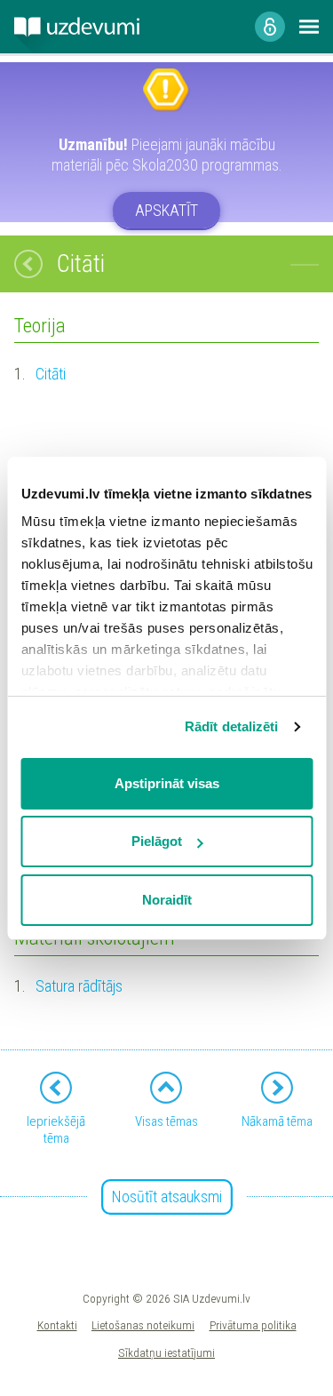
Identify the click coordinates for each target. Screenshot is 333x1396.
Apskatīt (166, 210)
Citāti (51, 373)
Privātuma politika (253, 1325)
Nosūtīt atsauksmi (167, 1196)
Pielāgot (156, 841)
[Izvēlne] (309, 26)
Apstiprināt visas (167, 783)
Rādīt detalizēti (232, 726)
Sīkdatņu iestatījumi (166, 1352)
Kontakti (57, 1325)
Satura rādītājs (79, 986)
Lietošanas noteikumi (142, 1325)
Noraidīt (167, 899)
